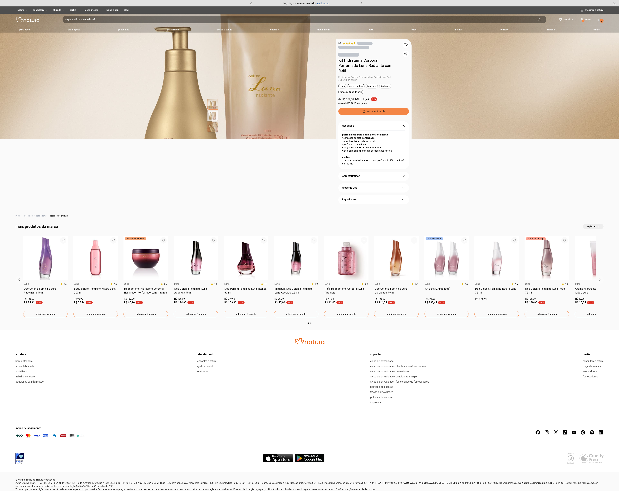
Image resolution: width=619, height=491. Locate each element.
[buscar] (545, 19)
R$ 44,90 (329, 320)
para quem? (41, 237)
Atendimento (91, 10)
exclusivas (323, 3)
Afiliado (57, 10)
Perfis (73, 10)
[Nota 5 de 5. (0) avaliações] (365, 43)
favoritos (568, 19)
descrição (348, 147)
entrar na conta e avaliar (309, 382)
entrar (587, 20)
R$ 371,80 (430, 320)
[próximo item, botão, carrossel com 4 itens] (362, 3)
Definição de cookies (455, 484)
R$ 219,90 (229, 320)
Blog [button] (126, 10)
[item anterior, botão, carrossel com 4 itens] (251, 3)
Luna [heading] (26, 305)
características (351, 197)
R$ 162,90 (129, 320)
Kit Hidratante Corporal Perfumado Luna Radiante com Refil (365, 66)
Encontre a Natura (568, 10)
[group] (306, 3)
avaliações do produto (309, 361)
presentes (28, 237)
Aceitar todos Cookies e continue (489, 484)
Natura (20, 10)
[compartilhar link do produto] (406, 54)
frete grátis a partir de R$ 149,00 (360, 122)
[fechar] (614, 3)
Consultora (38, 10)
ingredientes (349, 221)
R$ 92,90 (78, 320)
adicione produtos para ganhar (355, 132)
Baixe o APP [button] (112, 10)
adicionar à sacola (45, 335)
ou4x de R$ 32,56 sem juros (352, 104)
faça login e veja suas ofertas (300, 3)
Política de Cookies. (140, 484)
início (17, 237)
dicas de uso (349, 209)
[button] (406, 45)
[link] (45, 313)
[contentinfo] (63, 305)
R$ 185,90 (29, 320)
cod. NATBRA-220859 (347, 81)
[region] (309, 485)
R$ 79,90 (279, 320)
